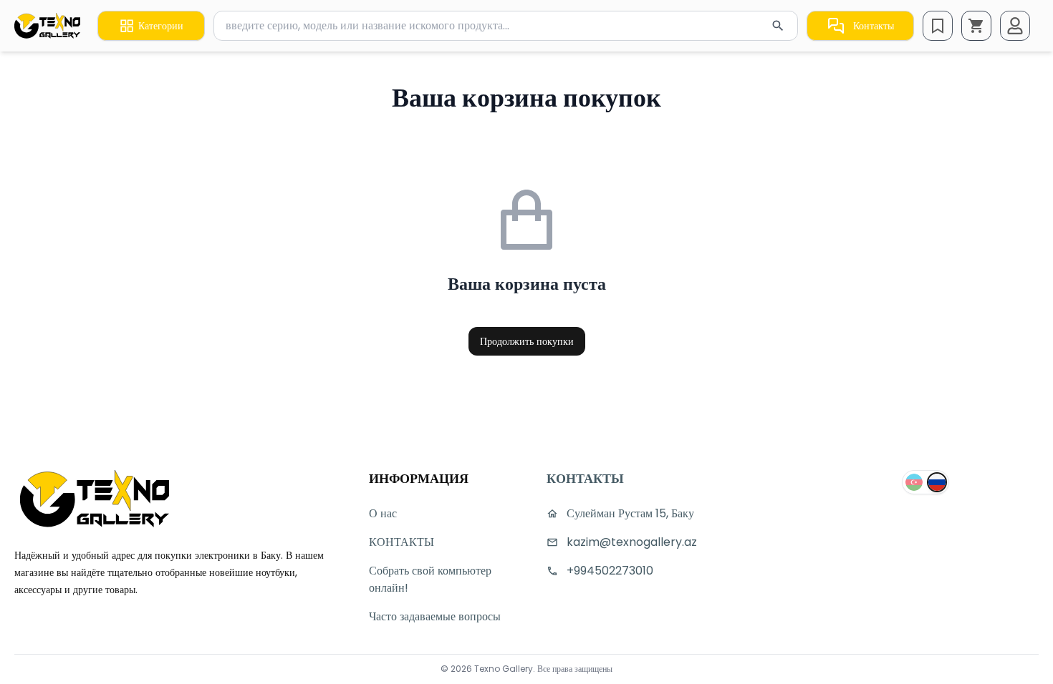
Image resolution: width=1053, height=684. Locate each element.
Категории (160, 26)
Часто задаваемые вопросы (435, 616)
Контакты (873, 26)
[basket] (976, 26)
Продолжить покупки (527, 341)
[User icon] (1015, 26)
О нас (383, 513)
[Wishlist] (938, 26)
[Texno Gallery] (47, 25)
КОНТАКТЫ (401, 542)
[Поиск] (777, 25)
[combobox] (505, 26)
